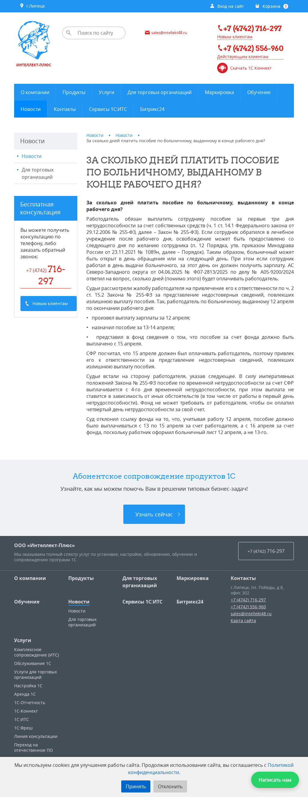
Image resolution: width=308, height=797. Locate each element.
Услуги (22, 640)
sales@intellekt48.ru (251, 613)
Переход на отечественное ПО (33, 747)
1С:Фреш (23, 728)
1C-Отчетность (29, 702)
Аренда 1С (25, 694)
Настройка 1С (28, 685)
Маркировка (193, 578)
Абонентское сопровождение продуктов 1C (154, 475)
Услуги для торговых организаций (35, 674)
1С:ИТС (21, 719)
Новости (32, 156)
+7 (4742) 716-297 (248, 600)
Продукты (81, 578)
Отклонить (170, 786)
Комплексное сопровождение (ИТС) (36, 652)
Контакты (243, 578)
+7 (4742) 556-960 (248, 607)
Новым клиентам (234, 36)
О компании (30, 578)
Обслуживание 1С (32, 663)
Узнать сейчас (154, 514)
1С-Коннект (26, 711)
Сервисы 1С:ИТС (142, 601)
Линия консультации (35, 736)
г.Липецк (34, 6)
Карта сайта (243, 620)
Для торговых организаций (38, 173)
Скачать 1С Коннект (251, 68)
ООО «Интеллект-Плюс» (44, 545)
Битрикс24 (190, 601)
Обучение (26, 601)
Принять (136, 786)
